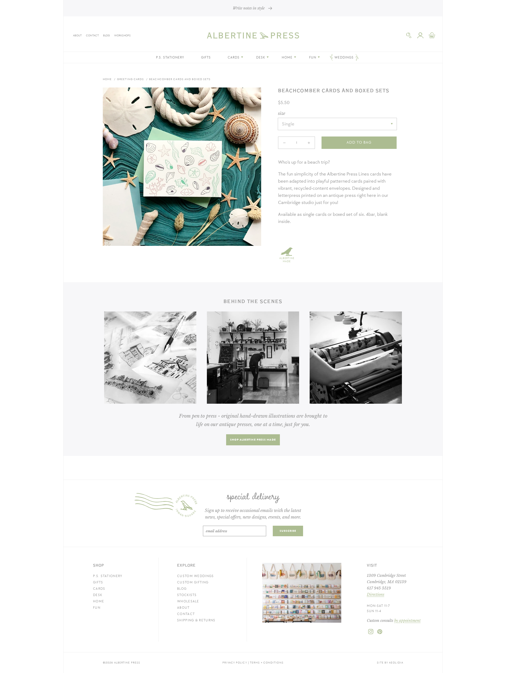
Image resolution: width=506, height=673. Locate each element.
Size (281, 113)
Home (107, 79)
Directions (375, 594)
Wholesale (188, 601)
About (77, 35)
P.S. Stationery (108, 576)
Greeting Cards (130, 79)
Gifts (98, 582)
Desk (97, 595)
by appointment (407, 620)
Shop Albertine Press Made (253, 439)
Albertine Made (286, 260)
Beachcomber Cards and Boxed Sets (180, 79)
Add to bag (359, 142)
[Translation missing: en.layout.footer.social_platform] (370, 633)
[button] (409, 35)
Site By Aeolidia (390, 662)
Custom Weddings (195, 576)
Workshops (122, 35)
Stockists (187, 595)
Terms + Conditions (267, 662)
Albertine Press (127, 662)
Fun (96, 608)
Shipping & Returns (196, 620)
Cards (99, 589)
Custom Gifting (192, 582)
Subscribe (288, 531)
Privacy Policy (234, 662)
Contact (92, 35)
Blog (106, 35)
